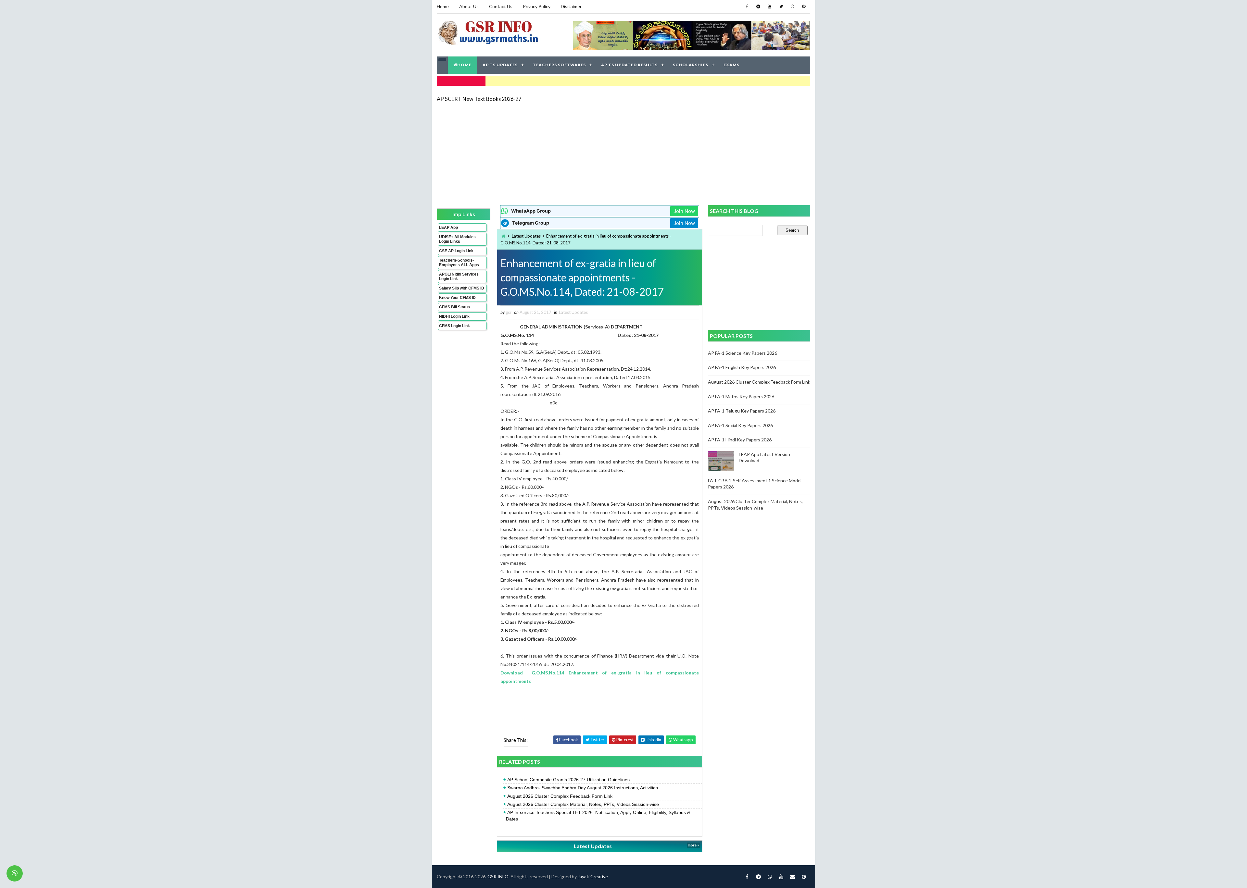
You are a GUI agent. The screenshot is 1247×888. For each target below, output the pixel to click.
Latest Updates (526, 236)
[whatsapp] (792, 6)
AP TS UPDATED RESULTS (629, 64)
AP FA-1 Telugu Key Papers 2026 (741, 410)
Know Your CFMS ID (457, 297)
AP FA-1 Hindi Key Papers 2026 (740, 439)
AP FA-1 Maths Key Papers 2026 (741, 396)
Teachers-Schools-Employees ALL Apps (459, 262)
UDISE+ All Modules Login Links (457, 239)
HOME (464, 64)
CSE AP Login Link (456, 251)
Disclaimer (571, 6)
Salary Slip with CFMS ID (461, 288)
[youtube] (770, 6)
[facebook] (747, 6)
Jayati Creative (593, 876)
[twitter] (781, 6)
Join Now (684, 211)
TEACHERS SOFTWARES (559, 64)
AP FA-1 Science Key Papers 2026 (742, 353)
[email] (792, 877)
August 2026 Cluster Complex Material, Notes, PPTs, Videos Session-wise (583, 804)
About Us (469, 6)
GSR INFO (498, 876)
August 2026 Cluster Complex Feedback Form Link (559, 796)
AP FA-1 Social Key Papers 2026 (740, 425)
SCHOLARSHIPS (690, 64)
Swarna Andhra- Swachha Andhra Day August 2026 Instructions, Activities (582, 787)
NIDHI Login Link (454, 316)
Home (443, 6)
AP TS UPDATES (500, 64)
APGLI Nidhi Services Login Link (459, 276)
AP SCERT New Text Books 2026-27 (479, 99)
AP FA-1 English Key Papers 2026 (742, 367)
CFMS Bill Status (454, 307)
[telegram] (758, 6)
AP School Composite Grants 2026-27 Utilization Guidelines (568, 779)
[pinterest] (804, 6)
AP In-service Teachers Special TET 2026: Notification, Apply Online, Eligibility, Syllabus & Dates (598, 815)
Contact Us (500, 6)
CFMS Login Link (454, 326)
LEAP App (448, 227)
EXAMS (731, 64)
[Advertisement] (623, 153)
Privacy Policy (536, 6)
